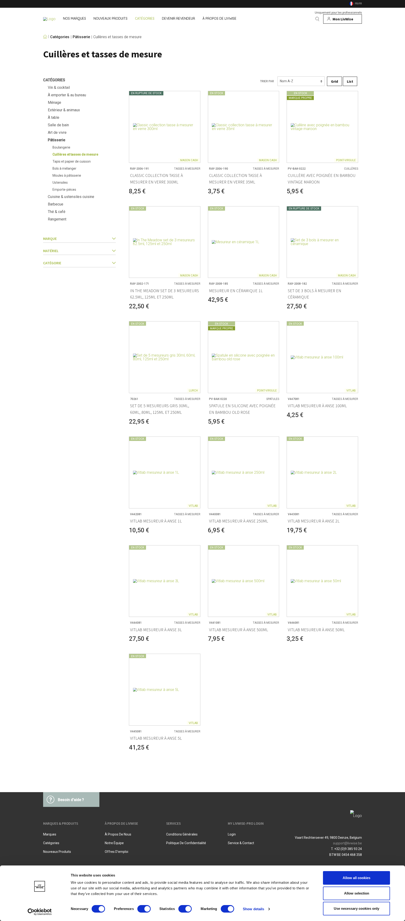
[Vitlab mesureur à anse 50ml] (322, 581)
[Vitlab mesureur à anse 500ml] (243, 581)
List (350, 81)
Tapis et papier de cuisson (71, 161)
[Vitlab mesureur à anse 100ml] (322, 357)
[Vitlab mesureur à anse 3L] (164, 581)
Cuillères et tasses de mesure (117, 37)
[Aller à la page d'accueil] (49, 19)
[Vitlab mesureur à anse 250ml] (243, 472)
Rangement (57, 219)
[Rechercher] (317, 19)
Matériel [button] (51, 250)
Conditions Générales (182, 834)
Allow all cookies (356, 878)
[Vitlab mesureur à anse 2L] (322, 472)
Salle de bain (58, 125)
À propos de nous (118, 834)
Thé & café (56, 211)
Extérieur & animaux (64, 110)
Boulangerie (61, 147)
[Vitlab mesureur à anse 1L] (164, 472)
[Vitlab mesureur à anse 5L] (164, 689)
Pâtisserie (81, 37)
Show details (253, 909)
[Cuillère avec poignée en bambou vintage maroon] (322, 126)
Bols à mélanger (64, 168)
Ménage (54, 102)
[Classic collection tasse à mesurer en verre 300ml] (164, 126)
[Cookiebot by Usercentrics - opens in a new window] (39, 911)
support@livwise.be (347, 843)
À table (53, 117)
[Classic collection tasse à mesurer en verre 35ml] (243, 126)
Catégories (59, 37)
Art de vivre (57, 132)
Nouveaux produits (57, 852)
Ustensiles (60, 182)
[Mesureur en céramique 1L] (243, 242)
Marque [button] (50, 238)
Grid (334, 81)
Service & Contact (241, 843)
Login (232, 834)
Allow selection (356, 893)
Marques (49, 834)
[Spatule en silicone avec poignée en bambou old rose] (243, 357)
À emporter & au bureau (67, 95)
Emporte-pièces (64, 189)
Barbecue (55, 204)
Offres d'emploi (116, 852)
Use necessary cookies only (356, 908)
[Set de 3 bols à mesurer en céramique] (322, 242)
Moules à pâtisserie (66, 175)
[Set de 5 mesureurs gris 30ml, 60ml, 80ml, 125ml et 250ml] (164, 357)
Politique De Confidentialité (186, 843)
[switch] (144, 909)
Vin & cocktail (59, 87)
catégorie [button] (52, 263)
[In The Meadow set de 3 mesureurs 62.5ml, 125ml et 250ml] (164, 242)
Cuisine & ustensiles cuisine (71, 196)
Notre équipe (114, 843)
